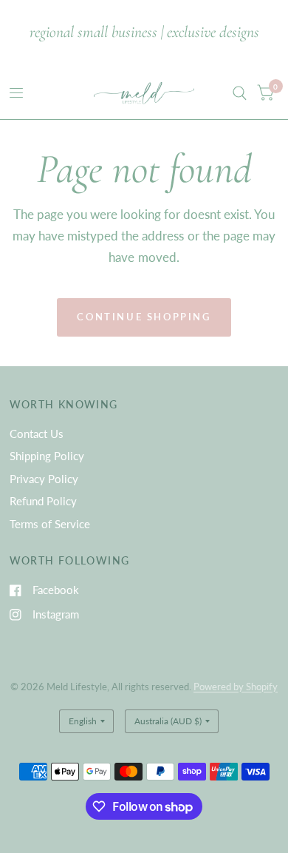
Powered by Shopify (235, 686)
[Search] (239, 93)
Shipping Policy (47, 455)
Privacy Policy (44, 478)
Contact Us (37, 433)
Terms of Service (50, 523)
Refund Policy (43, 501)
